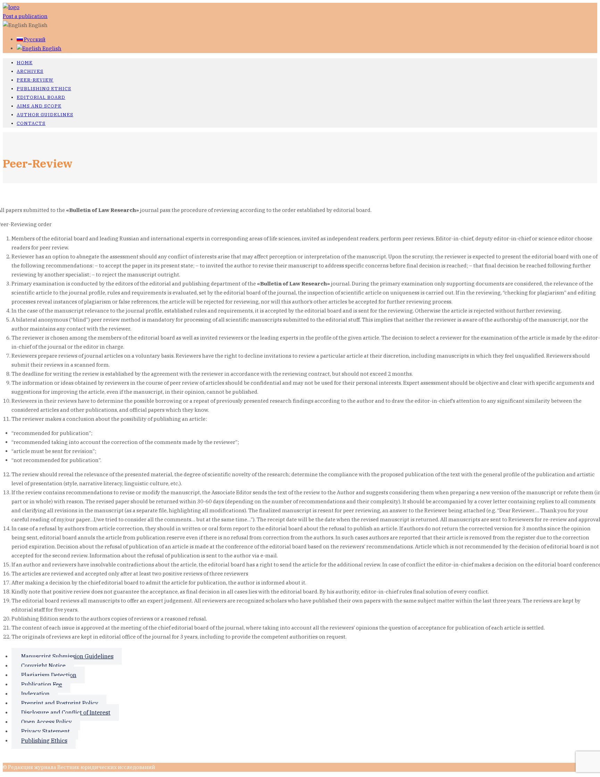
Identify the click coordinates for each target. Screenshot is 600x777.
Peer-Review (35, 80)
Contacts (31, 123)
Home (25, 63)
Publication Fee (41, 684)
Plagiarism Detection (48, 675)
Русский (34, 39)
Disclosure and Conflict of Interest (65, 712)
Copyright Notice (43, 665)
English (51, 48)
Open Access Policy (46, 721)
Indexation (35, 693)
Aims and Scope (39, 106)
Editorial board (41, 97)
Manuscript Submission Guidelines (67, 656)
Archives (30, 71)
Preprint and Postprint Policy (59, 703)
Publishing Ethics (44, 89)
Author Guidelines (45, 115)
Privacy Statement (45, 731)
